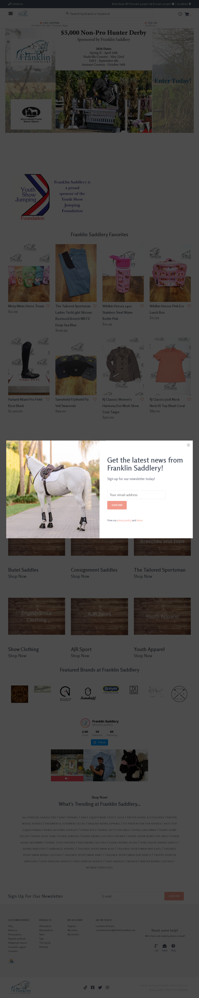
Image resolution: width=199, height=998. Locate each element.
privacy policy (124, 520)
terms (140, 520)
